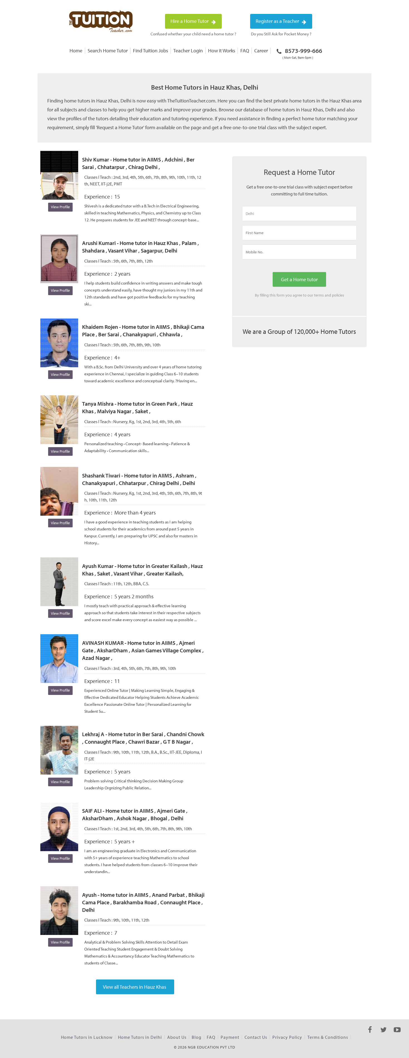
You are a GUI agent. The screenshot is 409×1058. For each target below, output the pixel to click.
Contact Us (256, 1037)
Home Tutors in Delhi (140, 1037)
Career (261, 50)
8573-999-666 (302, 53)
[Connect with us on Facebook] (370, 1034)
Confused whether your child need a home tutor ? (193, 33)
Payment (230, 1037)
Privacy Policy (287, 1037)
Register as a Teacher (278, 21)
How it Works (221, 50)
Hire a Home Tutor (190, 21)
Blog (196, 1037)
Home (76, 50)
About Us (176, 1037)
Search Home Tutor (108, 50)
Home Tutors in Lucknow (87, 1037)
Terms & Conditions (327, 1037)
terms (319, 295)
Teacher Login (188, 50)
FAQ (244, 50)
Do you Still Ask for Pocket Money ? (281, 33)
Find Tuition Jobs (150, 50)
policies (338, 295)
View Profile (60, 206)
